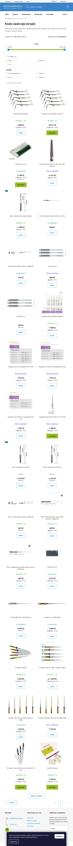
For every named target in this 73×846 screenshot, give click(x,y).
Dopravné (8, 1)
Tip (10, 64)
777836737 (13, 824)
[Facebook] (7, 830)
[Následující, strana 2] (60, 802)
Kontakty (30, 826)
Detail (21, 133)
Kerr (11, 77)
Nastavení (13, 842)
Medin (42, 77)
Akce (11, 60)
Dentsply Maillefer (15, 73)
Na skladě (12, 56)
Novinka (42, 60)
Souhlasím (59, 836)
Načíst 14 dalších (36, 796)
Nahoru (12, 802)
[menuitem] (7, 14)
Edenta (42, 73)
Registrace (63, 1)
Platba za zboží (18, 1)
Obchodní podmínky (33, 823)
